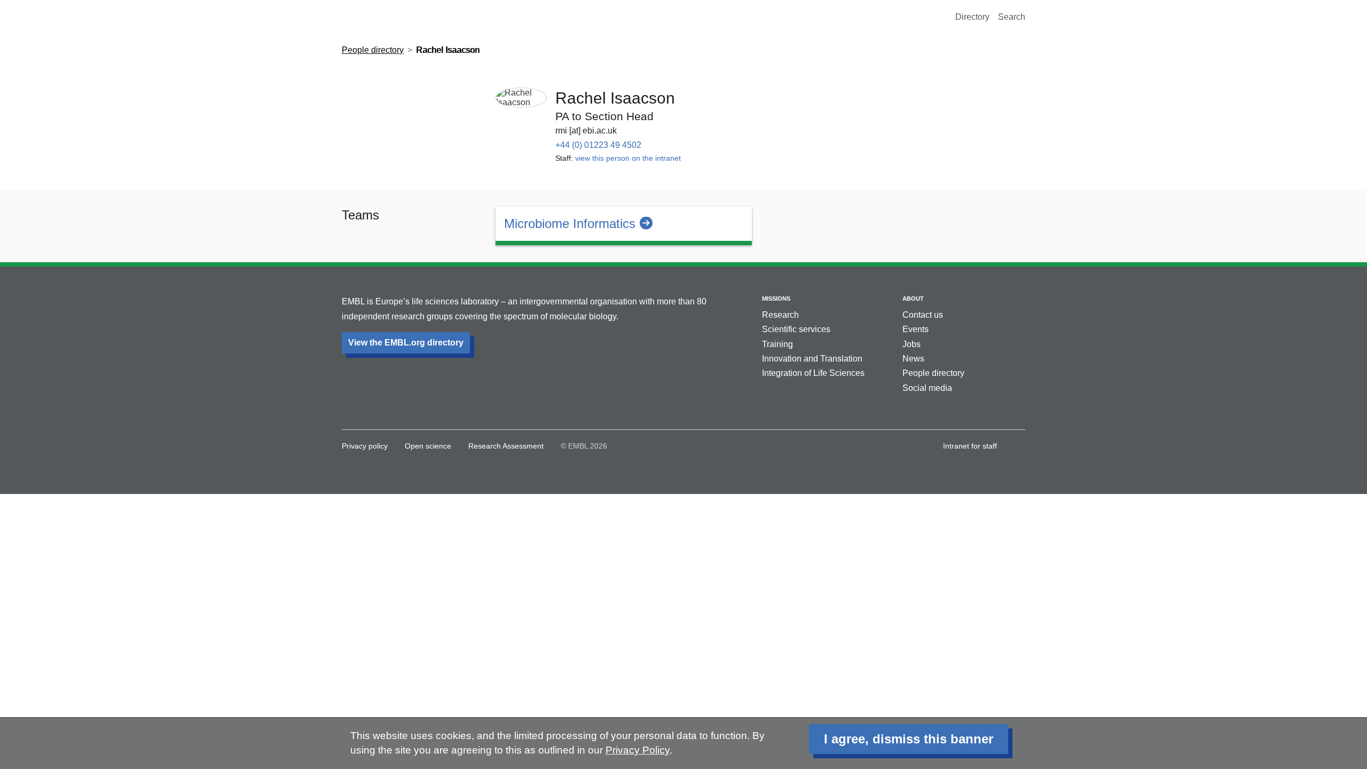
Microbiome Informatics (569, 223)
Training (777, 344)
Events (915, 329)
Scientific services (796, 329)
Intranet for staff (970, 446)
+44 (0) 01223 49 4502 (598, 145)
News (913, 358)
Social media (927, 388)
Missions (776, 298)
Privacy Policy (638, 750)
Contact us (922, 314)
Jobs (911, 344)
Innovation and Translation (812, 358)
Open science (428, 446)
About (913, 298)
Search (1011, 16)
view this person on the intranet (628, 158)
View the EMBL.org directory (405, 342)
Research (780, 314)
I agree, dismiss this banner (908, 739)
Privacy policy (365, 446)
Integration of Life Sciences (813, 373)
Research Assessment (506, 446)
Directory (972, 16)
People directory (373, 49)
